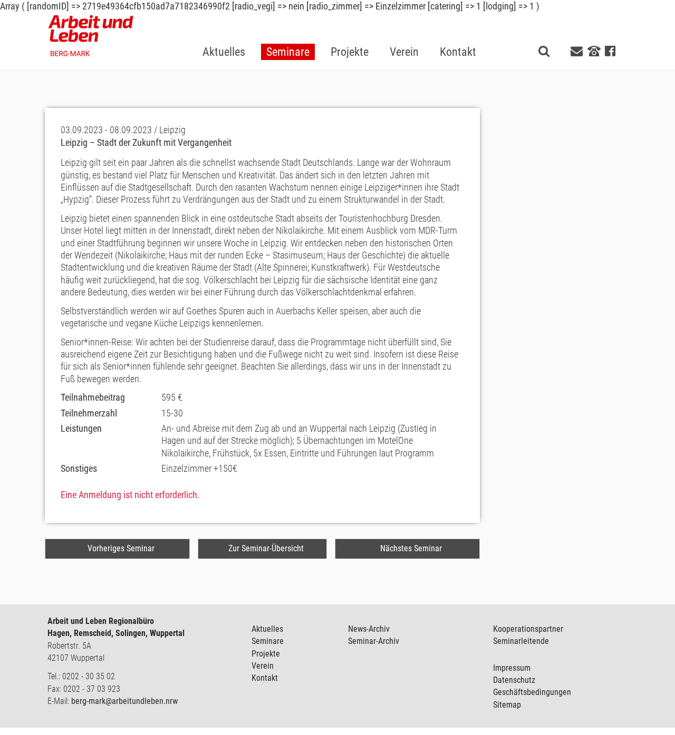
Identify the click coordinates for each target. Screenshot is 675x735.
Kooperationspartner (528, 629)
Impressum (512, 668)
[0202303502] (594, 50)
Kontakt (265, 678)
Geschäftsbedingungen (532, 692)
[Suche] (544, 51)
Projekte (266, 654)
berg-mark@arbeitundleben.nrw (124, 701)
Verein (263, 666)
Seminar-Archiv (373, 641)
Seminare (268, 641)
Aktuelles (267, 629)
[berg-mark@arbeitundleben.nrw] (578, 51)
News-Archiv (369, 629)
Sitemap (507, 705)
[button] (288, 35)
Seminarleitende (521, 641)
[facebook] (610, 51)
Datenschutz (514, 680)
